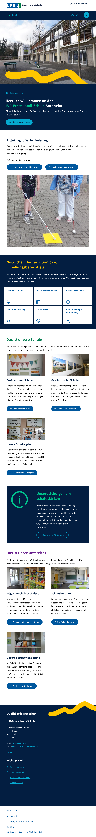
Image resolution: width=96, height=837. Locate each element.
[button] (72, 15)
